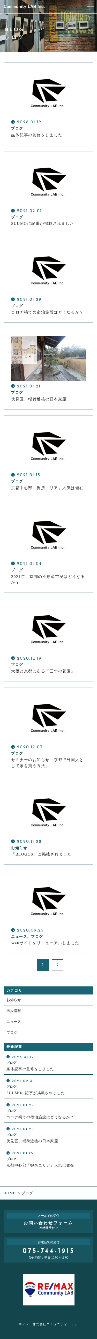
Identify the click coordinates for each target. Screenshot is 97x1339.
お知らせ (13, 1000)
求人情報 (13, 1011)
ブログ (11, 1033)
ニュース (13, 1022)
